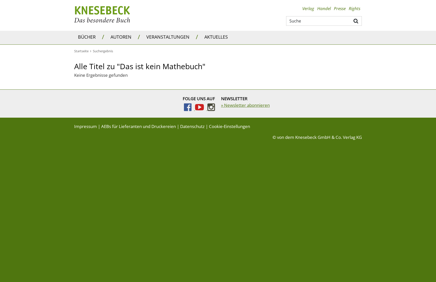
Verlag (308, 8)
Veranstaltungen (167, 37)
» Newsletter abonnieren (245, 105)
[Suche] (356, 20)
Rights (354, 8)
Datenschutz (192, 126)
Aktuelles (216, 37)
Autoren (121, 37)
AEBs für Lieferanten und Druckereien (138, 126)
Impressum (85, 126)
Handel (324, 8)
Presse (340, 8)
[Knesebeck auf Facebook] (189, 109)
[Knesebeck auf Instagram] (211, 109)
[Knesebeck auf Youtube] (201, 109)
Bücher (87, 37)
